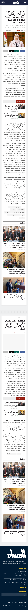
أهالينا (5, 240)
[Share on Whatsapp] (16, 51)
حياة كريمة (19, 215)
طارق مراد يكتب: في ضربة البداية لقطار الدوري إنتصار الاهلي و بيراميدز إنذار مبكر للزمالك (14, 574)
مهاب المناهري (17, 332)
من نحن (9, 602)
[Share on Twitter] (11, 51)
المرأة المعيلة (14, 212)
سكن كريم (13, 215)
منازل (8, 215)
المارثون (18, 454)
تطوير (23, 215)
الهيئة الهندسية (7, 212)
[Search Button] (6, 2)
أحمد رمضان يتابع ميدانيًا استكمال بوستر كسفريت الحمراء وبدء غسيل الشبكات (14, 297)
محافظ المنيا (9, 454)
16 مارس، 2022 (9, 30)
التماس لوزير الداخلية (22, 571)
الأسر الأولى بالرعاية (17, 207)
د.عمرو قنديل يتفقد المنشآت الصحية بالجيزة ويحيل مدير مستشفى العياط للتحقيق (10, 115)
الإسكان (10, 207)
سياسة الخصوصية (23, 602)
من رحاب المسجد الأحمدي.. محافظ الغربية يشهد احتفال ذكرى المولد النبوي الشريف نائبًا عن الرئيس (11, 107)
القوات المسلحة (21, 212)
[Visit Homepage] (16, 2)
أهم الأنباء (19, 9)
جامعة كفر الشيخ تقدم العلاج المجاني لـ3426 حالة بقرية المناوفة (15, 583)
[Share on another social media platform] (5, 51)
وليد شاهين (18, 30)
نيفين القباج (22, 218)
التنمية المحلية (13, 209)
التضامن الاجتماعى (20, 209)
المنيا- (15, 454)
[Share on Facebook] (22, 51)
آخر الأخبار (5, 266)
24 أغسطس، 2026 (14, 111)
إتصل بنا (15, 602)
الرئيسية (24, 9)
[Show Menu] (25, 2)
